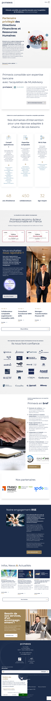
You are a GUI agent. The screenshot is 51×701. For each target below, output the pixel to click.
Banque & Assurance (9, 183)
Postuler (3, 322)
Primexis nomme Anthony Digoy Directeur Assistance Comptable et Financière (25, 582)
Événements (4, 579)
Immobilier (25, 175)
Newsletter (36, 579)
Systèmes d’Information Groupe (8, 181)
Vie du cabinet (21, 579)
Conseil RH (42, 165)
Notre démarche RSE (33, 552)
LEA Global (44, 443)
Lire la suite (5, 592)
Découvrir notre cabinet (8, 63)
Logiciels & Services (42, 164)
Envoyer (43, 671)
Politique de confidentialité (28, 694)
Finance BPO (25, 169)
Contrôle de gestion (8, 178)
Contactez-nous (33, 466)
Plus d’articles (24, 599)
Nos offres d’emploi (8, 296)
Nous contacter (42, 686)
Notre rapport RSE (30, 689)
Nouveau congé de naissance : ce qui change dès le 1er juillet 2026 (42, 582)
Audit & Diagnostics (42, 167)
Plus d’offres (24, 329)
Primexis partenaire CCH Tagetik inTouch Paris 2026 (8, 581)
